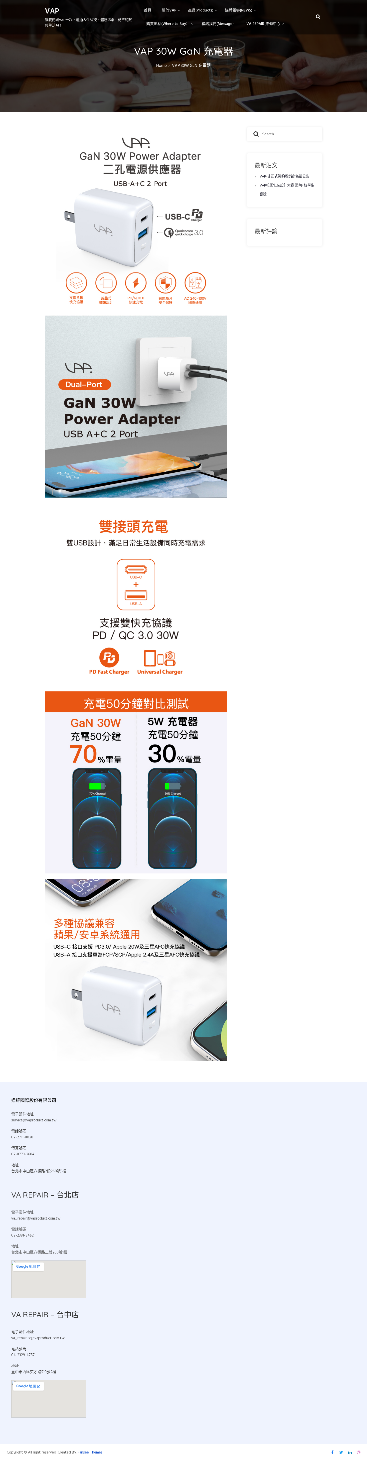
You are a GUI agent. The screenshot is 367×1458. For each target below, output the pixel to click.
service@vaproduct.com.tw (33, 1120)
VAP (52, 11)
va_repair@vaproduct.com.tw (35, 1219)
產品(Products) (200, 10)
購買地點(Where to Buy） (168, 24)
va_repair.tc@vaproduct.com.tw (38, 1338)
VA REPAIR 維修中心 (263, 24)
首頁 (147, 10)
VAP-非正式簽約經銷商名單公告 (284, 177)
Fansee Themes (90, 1453)
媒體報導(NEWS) (238, 10)
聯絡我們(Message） (218, 24)
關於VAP (169, 10)
